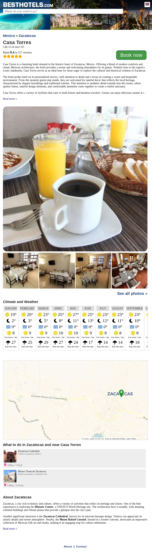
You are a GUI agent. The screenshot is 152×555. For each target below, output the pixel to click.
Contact (81, 546)
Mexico (9, 36)
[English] (146, 4)
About (68, 546)
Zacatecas (27, 36)
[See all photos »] (75, 197)
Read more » (10, 98)
